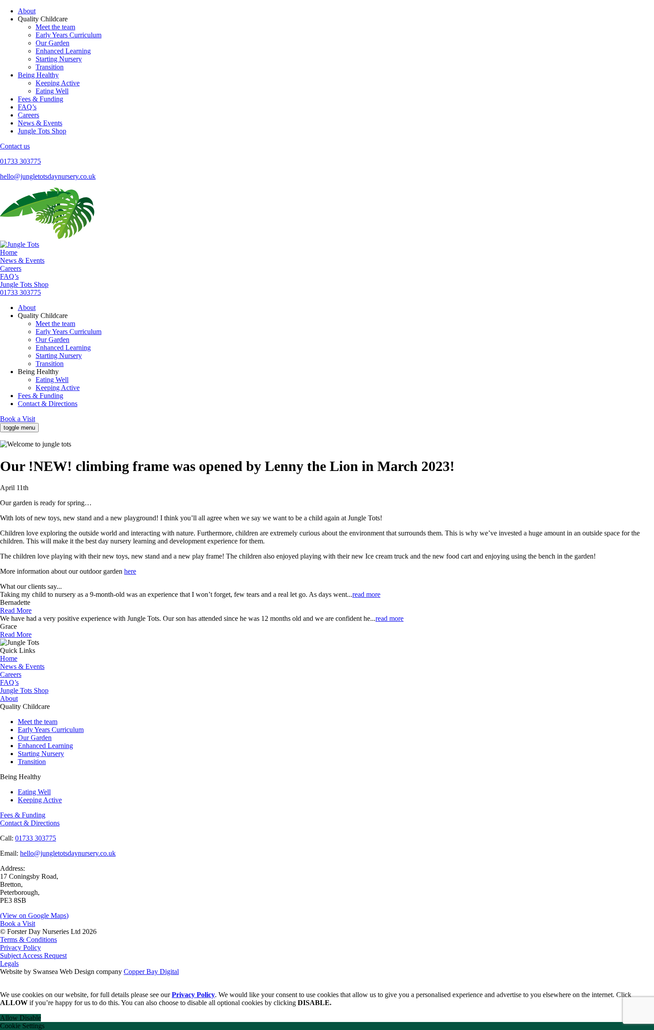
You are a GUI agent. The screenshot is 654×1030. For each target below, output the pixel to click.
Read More (16, 610)
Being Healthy (38, 75)
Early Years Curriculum (68, 35)
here (130, 571)
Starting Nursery (59, 59)
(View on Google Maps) (34, 915)
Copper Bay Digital (151, 971)
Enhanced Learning (63, 51)
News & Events (40, 123)
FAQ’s (27, 107)
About (27, 11)
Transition (50, 67)
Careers (28, 115)
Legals (9, 963)
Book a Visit (17, 418)
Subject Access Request (33, 955)
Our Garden (52, 43)
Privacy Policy (20, 947)
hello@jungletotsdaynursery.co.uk (48, 176)
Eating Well (52, 91)
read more (366, 594)
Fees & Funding (40, 99)
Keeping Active (58, 83)
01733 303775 (20, 161)
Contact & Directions (47, 403)
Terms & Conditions (28, 939)
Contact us (15, 146)
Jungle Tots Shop (42, 131)
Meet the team (55, 27)
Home (8, 252)
